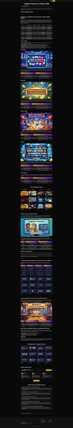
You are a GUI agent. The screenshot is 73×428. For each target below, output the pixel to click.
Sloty (48, 189)
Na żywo (32, 189)
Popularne (24, 189)
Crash (40, 189)
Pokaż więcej (36, 380)
